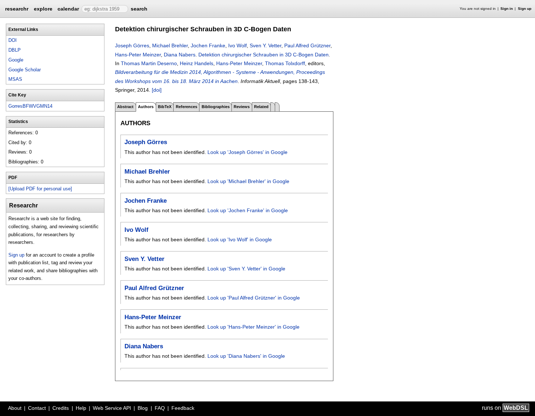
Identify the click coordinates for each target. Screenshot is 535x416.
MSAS (15, 79)
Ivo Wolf (237, 45)
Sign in (506, 9)
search (139, 9)
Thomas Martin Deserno (149, 63)
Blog (143, 408)
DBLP (14, 50)
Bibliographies (216, 106)
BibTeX (164, 106)
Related (261, 106)
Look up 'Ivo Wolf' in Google (239, 239)
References (186, 106)
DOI (12, 40)
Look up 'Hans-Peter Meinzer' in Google (253, 327)
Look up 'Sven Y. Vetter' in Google (246, 269)
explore (43, 9)
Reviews (242, 106)
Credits (60, 408)
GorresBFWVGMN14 (30, 106)
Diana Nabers (179, 55)
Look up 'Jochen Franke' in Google (247, 210)
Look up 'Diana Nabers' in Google (246, 356)
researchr (16, 8)
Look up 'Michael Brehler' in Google (248, 181)
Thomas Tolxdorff (285, 63)
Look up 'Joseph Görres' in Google (247, 152)
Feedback (182, 408)
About (14, 408)
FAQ (160, 408)
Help (81, 408)
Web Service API (112, 408)
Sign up (524, 9)
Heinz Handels (196, 63)
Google (15, 60)
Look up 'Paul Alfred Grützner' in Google (253, 298)
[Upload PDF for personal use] (40, 188)
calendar (68, 9)
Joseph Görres (132, 45)
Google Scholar (24, 69)
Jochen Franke (208, 45)
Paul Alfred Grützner (307, 45)
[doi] (157, 90)
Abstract (125, 106)
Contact (37, 408)
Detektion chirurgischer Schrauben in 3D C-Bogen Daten (263, 55)
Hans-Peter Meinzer (138, 55)
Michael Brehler (170, 45)
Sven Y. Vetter (265, 45)
